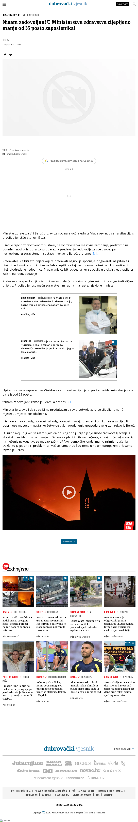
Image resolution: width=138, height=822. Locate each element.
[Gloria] (113, 763)
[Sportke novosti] (68, 763)
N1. (95, 253)
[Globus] (83, 763)
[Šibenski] (96, 777)
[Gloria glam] (123, 763)
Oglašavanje (62, 794)
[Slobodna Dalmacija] (54, 763)
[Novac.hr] (90, 770)
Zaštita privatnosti (83, 791)
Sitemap (108, 794)
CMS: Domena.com (97, 812)
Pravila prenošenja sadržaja (51, 791)
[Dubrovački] (68, 4)
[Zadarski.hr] (74, 777)
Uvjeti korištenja (21, 791)
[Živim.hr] (100, 763)
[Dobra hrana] (28, 770)
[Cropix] (112, 770)
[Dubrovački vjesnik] (48, 777)
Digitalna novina (82, 794)
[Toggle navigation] (4, 4)
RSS (97, 794)
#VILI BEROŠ (69, 541)
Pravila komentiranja (110, 791)
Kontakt (46, 794)
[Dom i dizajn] (47, 770)
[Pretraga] (134, 4)
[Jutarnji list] (27, 763)
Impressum (31, 794)
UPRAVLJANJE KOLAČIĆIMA (69, 805)
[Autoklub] (66, 770)
